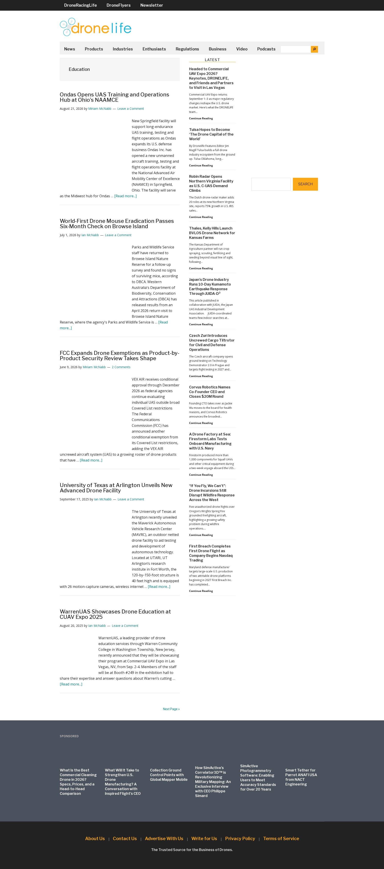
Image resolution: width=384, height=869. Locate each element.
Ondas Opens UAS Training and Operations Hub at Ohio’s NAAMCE (114, 97)
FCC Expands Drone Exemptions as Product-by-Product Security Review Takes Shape (119, 356)
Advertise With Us (164, 838)
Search (305, 184)
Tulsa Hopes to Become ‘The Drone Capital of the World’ (211, 134)
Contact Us (125, 838)
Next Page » (171, 709)
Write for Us (204, 838)
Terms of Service (281, 838)
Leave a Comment (130, 108)
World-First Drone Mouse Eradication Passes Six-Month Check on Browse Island (117, 224)
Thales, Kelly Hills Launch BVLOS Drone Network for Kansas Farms (212, 233)
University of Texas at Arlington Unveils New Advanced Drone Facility (116, 488)
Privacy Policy (240, 838)
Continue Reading (201, 118)
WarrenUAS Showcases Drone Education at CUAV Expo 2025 (115, 614)
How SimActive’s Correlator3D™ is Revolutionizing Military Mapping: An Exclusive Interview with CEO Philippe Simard (213, 782)
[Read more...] (125, 196)
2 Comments (121, 367)
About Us (95, 838)
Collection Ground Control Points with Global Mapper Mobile (169, 775)
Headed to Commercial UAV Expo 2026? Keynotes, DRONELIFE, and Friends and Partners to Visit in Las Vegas (211, 78)
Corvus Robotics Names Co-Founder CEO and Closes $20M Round (209, 392)
